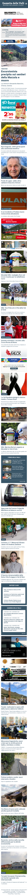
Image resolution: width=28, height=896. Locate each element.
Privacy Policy (11, 891)
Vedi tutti (23, 631)
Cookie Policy (17, 891)
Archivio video (22, 479)
